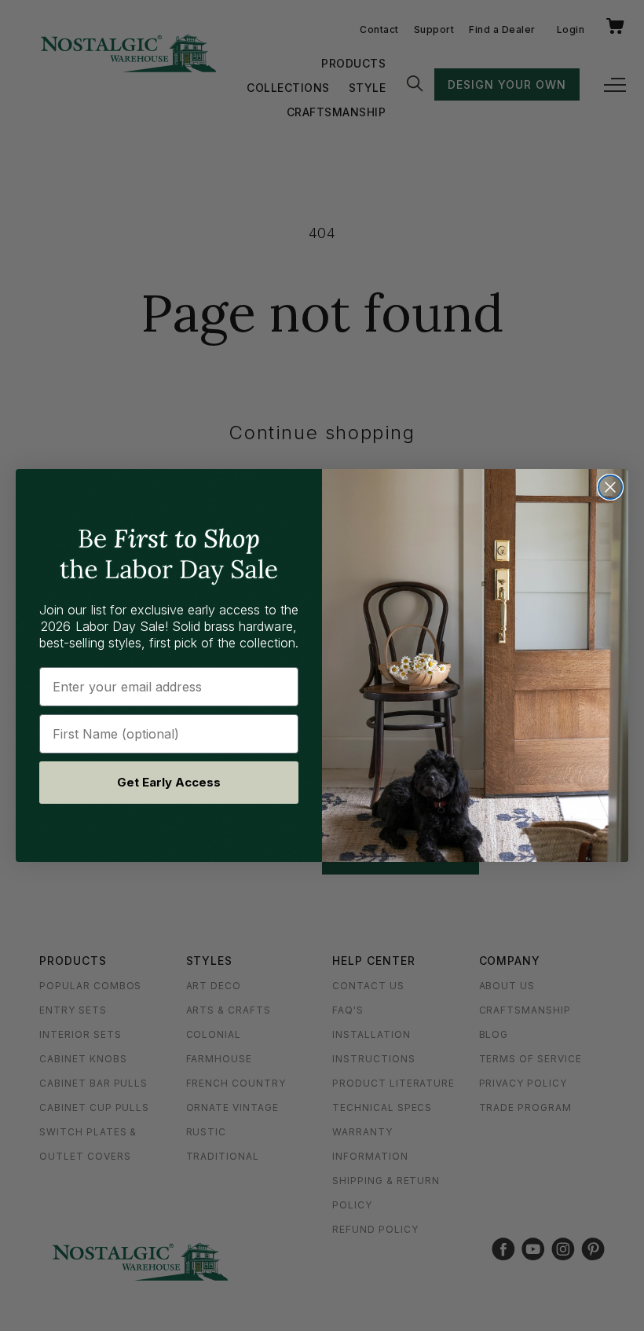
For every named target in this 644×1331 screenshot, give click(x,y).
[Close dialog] (610, 487)
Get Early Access (169, 782)
